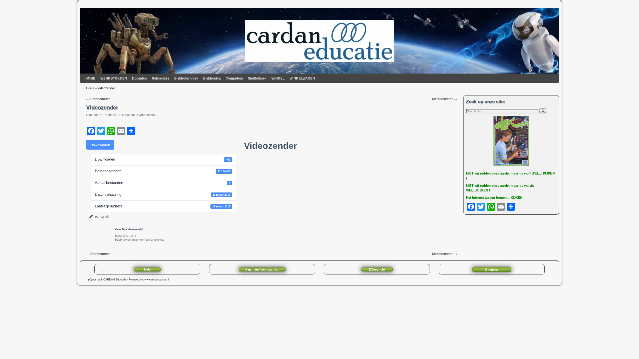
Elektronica (212, 78)
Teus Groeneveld (143, 115)
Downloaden (100, 145)
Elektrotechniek (186, 78)
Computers (234, 78)
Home (90, 88)
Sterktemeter (98, 98)
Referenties (160, 78)
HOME (90, 78)
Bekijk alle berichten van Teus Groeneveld (139, 239)
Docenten (139, 78)
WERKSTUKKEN (113, 78)
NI (467, 173)
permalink (102, 216)
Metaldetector (444, 98)
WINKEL (278, 78)
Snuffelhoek (257, 78)
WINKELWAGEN (302, 78)
